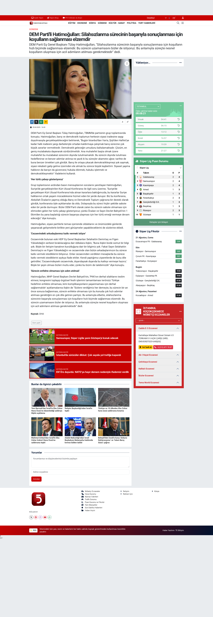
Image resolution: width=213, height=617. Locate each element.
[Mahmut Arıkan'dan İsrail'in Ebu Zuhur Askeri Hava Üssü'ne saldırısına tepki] (47, 426)
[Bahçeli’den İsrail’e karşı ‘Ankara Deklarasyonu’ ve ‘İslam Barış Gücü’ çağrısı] (113, 426)
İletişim (126, 491)
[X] (31, 517)
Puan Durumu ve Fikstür (94, 502)
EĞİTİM (71, 23)
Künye (156, 491)
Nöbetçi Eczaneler (92, 491)
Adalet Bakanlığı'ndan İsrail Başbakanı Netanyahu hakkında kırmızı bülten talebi (79, 440)
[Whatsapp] (49, 517)
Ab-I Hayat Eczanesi (148, 355)
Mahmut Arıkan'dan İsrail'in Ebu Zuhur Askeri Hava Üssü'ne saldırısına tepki (45, 440)
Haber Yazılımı (168, 530)
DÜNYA (92, 23)
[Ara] (178, 23)
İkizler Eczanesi (146, 375)
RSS (34, 530)
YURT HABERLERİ (146, 23)
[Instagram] (40, 517)
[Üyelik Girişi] (182, 18)
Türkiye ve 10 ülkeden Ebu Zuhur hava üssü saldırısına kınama (112, 409)
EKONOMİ (82, 23)
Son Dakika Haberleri (93, 508)
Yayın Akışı (54, 18)
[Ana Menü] (182, 23)
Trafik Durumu (91, 499)
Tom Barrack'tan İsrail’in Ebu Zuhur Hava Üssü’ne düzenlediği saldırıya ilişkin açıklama (46, 410)
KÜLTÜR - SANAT (117, 23)
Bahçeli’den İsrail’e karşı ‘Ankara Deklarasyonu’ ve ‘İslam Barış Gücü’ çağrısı (112, 440)
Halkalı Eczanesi (146, 368)
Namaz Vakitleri (91, 497)
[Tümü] (180, 62)
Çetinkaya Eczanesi (148, 362)
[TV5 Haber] (38, 23)
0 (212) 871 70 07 (164, 347)
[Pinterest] (36, 517)
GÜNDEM (102, 23)
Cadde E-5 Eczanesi (148, 328)
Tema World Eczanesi (149, 382)
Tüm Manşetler (91, 505)
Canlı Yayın (38, 18)
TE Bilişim (179, 530)
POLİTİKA (131, 23)
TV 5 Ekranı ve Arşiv (74, 18)
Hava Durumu (90, 494)
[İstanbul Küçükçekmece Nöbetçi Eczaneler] (180, 311)
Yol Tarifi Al (147, 347)
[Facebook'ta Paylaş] (32, 122)
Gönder (36, 479)
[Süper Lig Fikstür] (180, 231)
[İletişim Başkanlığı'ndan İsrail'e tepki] (80, 397)
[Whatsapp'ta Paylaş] (41, 122)
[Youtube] (45, 517)
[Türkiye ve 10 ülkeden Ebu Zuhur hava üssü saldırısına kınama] (113, 397)
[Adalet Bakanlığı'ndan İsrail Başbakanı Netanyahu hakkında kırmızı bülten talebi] (80, 426)
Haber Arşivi (90, 510)
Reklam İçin (128, 494)
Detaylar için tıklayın (159, 222)
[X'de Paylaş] (36, 122)
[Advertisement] (158, 83)
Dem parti (36, 323)
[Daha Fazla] (46, 122)
